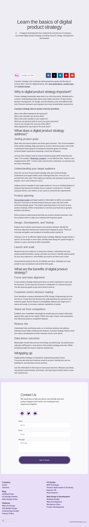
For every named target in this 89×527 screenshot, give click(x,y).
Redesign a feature (38, 158)
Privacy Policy (8, 513)
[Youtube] (35, 413)
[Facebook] (22, 413)
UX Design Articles (10, 497)
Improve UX (51, 490)
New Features (52, 493)
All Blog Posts (8, 494)
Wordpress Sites (53, 504)
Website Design (53, 499)
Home (4, 485)
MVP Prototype (53, 485)
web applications (56, 84)
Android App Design (10, 511)
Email (20, 430)
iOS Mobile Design (9, 508)
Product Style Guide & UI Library (60, 487)
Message (21, 439)
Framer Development (55, 507)
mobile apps (68, 84)
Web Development (54, 502)
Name (20, 421)
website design (24, 86)
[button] (48, 75)
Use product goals (22, 200)
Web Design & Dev (10, 499)
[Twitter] (28, 413)
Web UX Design (8, 506)
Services (5, 487)
